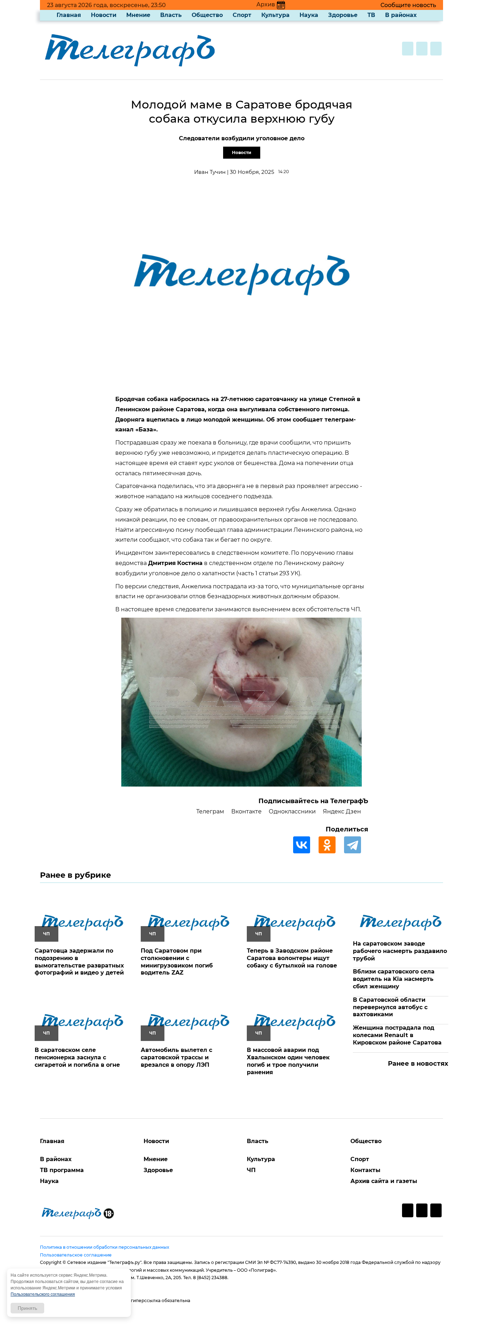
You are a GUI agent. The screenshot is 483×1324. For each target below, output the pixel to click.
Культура (275, 15)
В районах (401, 15)
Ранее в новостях (418, 1063)
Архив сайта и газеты (383, 1181)
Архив (265, 4)
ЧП (251, 1170)
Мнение (138, 15)
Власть (171, 15)
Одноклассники (292, 811)
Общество (207, 15)
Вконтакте (246, 811)
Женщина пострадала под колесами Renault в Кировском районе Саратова (397, 1035)
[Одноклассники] (331, 844)
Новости (103, 15)
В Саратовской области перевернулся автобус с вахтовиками (390, 1007)
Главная (69, 15)
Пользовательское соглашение (76, 1255)
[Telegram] (356, 844)
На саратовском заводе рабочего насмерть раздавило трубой (400, 951)
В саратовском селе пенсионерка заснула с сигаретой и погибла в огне (77, 1057)
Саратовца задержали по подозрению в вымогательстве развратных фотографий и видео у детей (79, 961)
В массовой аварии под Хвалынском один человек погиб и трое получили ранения (288, 1061)
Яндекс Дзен (342, 811)
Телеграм (210, 811)
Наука (308, 15)
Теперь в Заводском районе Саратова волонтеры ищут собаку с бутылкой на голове (292, 958)
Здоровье (342, 15)
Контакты (365, 1170)
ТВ (371, 15)
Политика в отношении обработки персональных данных (104, 1247)
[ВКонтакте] (305, 844)
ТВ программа (62, 1170)
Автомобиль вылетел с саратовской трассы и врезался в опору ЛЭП (176, 1057)
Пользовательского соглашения (43, 1294)
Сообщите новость (408, 5)
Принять (27, 1308)
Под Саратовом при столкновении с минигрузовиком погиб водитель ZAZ (177, 961)
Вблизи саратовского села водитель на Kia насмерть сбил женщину (394, 979)
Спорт (242, 15)
